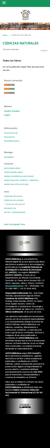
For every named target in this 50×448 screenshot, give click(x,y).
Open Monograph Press (14, 224)
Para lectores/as (11, 133)
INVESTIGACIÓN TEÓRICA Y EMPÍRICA (21, 180)
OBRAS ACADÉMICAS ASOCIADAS (19, 176)
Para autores (9, 137)
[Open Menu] (4, 2)
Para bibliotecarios (12, 141)
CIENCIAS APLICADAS (13, 200)
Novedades (9, 157)
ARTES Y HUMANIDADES (14, 212)
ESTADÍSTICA (10, 208)
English (7, 115)
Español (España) (12, 111)
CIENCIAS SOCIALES (13, 196)
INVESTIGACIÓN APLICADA (16, 184)
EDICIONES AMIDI (12, 168)
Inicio (5, 35)
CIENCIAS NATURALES (15, 204)
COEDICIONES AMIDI (13, 172)
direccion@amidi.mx (14, 286)
